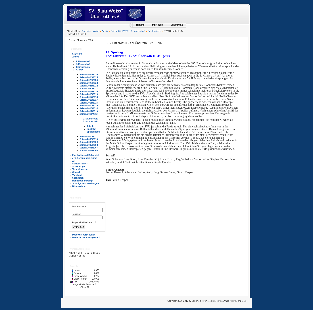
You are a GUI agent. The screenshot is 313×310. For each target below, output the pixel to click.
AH (74, 161)
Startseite (86, 31)
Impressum (157, 25)
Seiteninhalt (177, 25)
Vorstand (77, 175)
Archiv (105, 31)
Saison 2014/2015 (89, 105)
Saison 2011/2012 (120, 31)
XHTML (233, 301)
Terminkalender (80, 169)
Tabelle (90, 126)
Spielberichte (154, 31)
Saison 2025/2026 (89, 74)
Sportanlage (78, 166)
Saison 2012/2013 (89, 111)
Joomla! (219, 301)
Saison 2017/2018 (89, 97)
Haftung (140, 25)
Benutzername (79, 206)
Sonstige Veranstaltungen (85, 183)
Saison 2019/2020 (89, 91)
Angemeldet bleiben (82, 222)
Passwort (76, 214)
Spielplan (91, 129)
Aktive (96, 31)
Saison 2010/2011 (89, 136)
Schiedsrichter (79, 163)
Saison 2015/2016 (89, 103)
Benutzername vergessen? (86, 237)
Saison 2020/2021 (89, 88)
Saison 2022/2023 (89, 83)
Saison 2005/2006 (89, 150)
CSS (244, 301)
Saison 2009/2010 (89, 139)
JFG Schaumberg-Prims (84, 158)
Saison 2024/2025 (89, 77)
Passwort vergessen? (83, 234)
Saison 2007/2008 (89, 145)
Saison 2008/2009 (89, 142)
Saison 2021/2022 (89, 85)
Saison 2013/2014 (89, 108)
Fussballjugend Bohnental (85, 155)
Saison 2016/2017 (89, 100)
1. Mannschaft (83, 61)
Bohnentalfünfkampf (82, 180)
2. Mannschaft (138, 31)
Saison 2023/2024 (89, 80)
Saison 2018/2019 (89, 94)
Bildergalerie (78, 186)
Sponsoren (78, 178)
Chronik (76, 172)
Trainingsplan (83, 67)
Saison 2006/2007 (89, 147)
